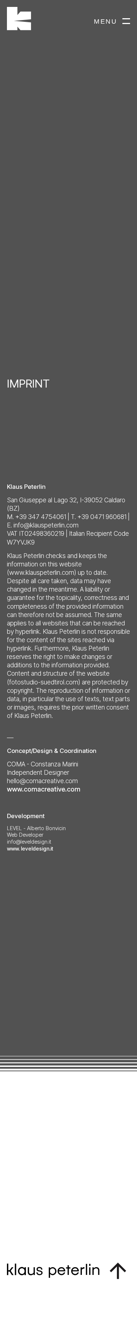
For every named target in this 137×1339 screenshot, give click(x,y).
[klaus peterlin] (45, 19)
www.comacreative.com (43, 789)
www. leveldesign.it (30, 848)
